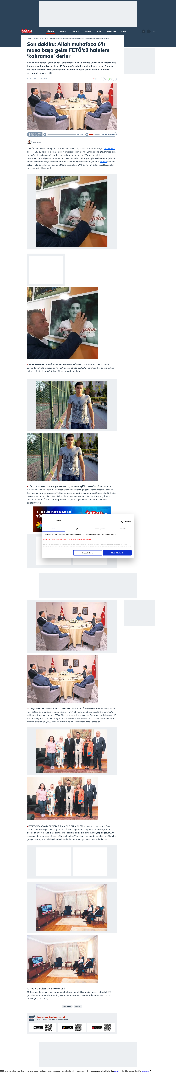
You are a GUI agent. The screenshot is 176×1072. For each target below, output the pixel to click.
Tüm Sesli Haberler (108, 134)
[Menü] (153, 31)
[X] (105, 79)
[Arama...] (149, 31)
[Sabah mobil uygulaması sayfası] (32, 1018)
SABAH (103, 161)
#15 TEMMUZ (67, 1006)
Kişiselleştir (86, 553)
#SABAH (77, 1006)
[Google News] (96, 79)
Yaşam (63, 31)
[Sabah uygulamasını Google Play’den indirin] (72, 1027)
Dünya (88, 31)
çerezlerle (117, 1071)
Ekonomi (75, 31)
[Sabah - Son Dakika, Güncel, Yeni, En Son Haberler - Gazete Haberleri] (27, 31)
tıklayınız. (145, 1071)
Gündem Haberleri (41, 38)
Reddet (58, 521)
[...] (115, 79)
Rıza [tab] (53, 529)
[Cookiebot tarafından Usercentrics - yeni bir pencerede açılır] (123, 522)
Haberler (30, 38)
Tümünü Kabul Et (117, 553)
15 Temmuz (109, 148)
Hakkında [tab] (122, 529)
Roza (123, 31)
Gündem (50, 31)
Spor (99, 31)
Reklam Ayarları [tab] (99, 529)
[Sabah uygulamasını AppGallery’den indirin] (101, 1027)
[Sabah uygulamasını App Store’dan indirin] (42, 1027)
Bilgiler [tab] (76, 529)
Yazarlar (111, 31)
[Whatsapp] (110, 79)
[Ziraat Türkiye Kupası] (143, 31)
